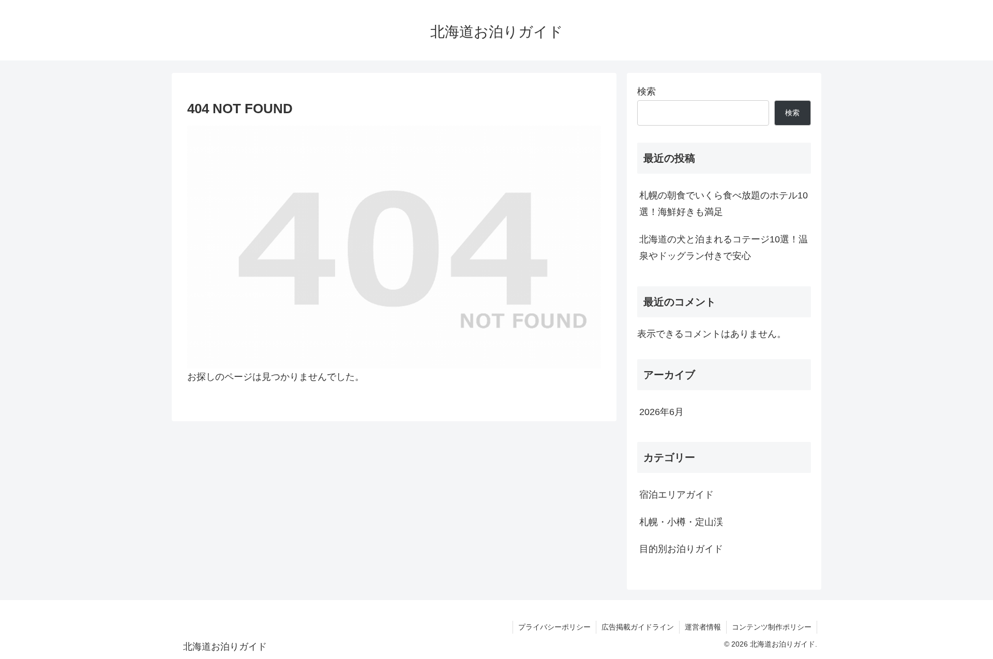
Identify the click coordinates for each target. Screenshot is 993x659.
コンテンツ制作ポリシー (771, 627)
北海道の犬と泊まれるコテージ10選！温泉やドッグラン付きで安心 (723, 247)
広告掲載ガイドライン (637, 627)
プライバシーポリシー (554, 627)
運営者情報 (703, 627)
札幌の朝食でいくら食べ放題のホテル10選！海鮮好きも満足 (723, 203)
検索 (646, 91)
